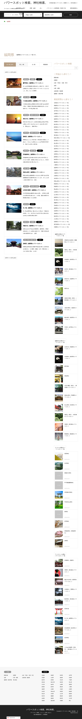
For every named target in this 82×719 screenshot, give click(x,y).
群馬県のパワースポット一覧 (61, 127)
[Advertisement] (41, 39)
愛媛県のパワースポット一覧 (61, 202)
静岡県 (43, 686)
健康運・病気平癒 (58, 93)
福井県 (52, 684)
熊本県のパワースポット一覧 (61, 216)
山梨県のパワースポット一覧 (61, 151)
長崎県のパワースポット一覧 (61, 213)
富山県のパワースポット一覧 (61, 143)
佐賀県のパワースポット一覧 (61, 210)
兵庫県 (70, 689)
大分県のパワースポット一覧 (61, 219)
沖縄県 (61, 700)
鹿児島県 (53, 700)
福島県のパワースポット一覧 (61, 119)
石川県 (43, 684)
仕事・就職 (57, 88)
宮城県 (43, 677)
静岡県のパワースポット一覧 (61, 156)
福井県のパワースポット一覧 (61, 148)
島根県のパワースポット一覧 (61, 186)
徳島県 (70, 693)
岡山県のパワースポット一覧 (61, 189)
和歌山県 (53, 691)
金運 (55, 85)
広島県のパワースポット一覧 (61, 192)
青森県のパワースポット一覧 (61, 105)
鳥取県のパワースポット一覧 (61, 183)
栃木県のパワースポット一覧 (61, 124)
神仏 (70, 700)
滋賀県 (43, 689)
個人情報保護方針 (37, 714)
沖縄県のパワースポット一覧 (61, 227)
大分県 (70, 698)
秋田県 (61, 675)
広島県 (52, 693)
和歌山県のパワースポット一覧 (62, 181)
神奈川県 (53, 682)
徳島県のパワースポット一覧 (61, 197)
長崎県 (52, 698)
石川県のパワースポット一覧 (61, 146)
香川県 (43, 696)
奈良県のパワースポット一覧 (61, 178)
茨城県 (70, 677)
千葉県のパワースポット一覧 (61, 132)
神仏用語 (15, 679)
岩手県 (70, 675)
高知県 (61, 696)
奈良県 (43, 691)
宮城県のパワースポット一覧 (61, 113)
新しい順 (22, 64)
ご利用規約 (45, 714)
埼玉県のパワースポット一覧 (61, 129)
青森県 (52, 675)
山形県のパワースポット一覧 (61, 116)
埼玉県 (61, 679)
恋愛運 (55, 80)
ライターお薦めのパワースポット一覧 (60, 448)
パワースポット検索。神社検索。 (41, 710)
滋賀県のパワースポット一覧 (61, 167)
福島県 (61, 677)
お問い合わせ (48, 712)
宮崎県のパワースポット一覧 (61, 221)
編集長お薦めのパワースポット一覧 (60, 234)
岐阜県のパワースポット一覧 (61, 159)
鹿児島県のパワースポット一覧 (62, 224)
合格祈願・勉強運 (58, 91)
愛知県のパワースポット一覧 (61, 162)
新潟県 (61, 682)
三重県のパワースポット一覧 (61, 165)
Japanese (12, 717)
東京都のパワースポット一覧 (61, 135)
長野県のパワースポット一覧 (61, 154)
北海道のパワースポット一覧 (61, 102)
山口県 (61, 693)
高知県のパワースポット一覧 (61, 205)
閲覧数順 (45, 64)
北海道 (43, 675)
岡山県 (43, 693)
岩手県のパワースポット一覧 (61, 110)
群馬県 (52, 679)
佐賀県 (43, 698)
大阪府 (61, 689)
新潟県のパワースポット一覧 (61, 140)
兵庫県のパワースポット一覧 (61, 175)
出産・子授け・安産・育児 (60, 83)
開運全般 (56, 77)
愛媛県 (52, 696)
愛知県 (61, 686)
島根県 (70, 691)
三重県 (70, 686)
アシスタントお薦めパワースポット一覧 (60, 555)
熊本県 (61, 698)
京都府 (52, 689)
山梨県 (61, 684)
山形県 (52, 677)
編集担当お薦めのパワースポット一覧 (60, 341)
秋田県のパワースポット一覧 (61, 108)
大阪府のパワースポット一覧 (61, 173)
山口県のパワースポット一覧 (61, 194)
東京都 (43, 682)
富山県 (70, 682)
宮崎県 (43, 700)
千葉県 (70, 679)
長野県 (70, 684)
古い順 (33, 64)
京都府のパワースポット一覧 (61, 170)
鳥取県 (61, 691)
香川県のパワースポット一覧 (61, 200)
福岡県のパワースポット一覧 (61, 208)
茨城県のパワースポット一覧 (61, 121)
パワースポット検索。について (37, 712)
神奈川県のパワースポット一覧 (62, 138)
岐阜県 (52, 686)
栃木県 (43, 679)
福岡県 (70, 696)
